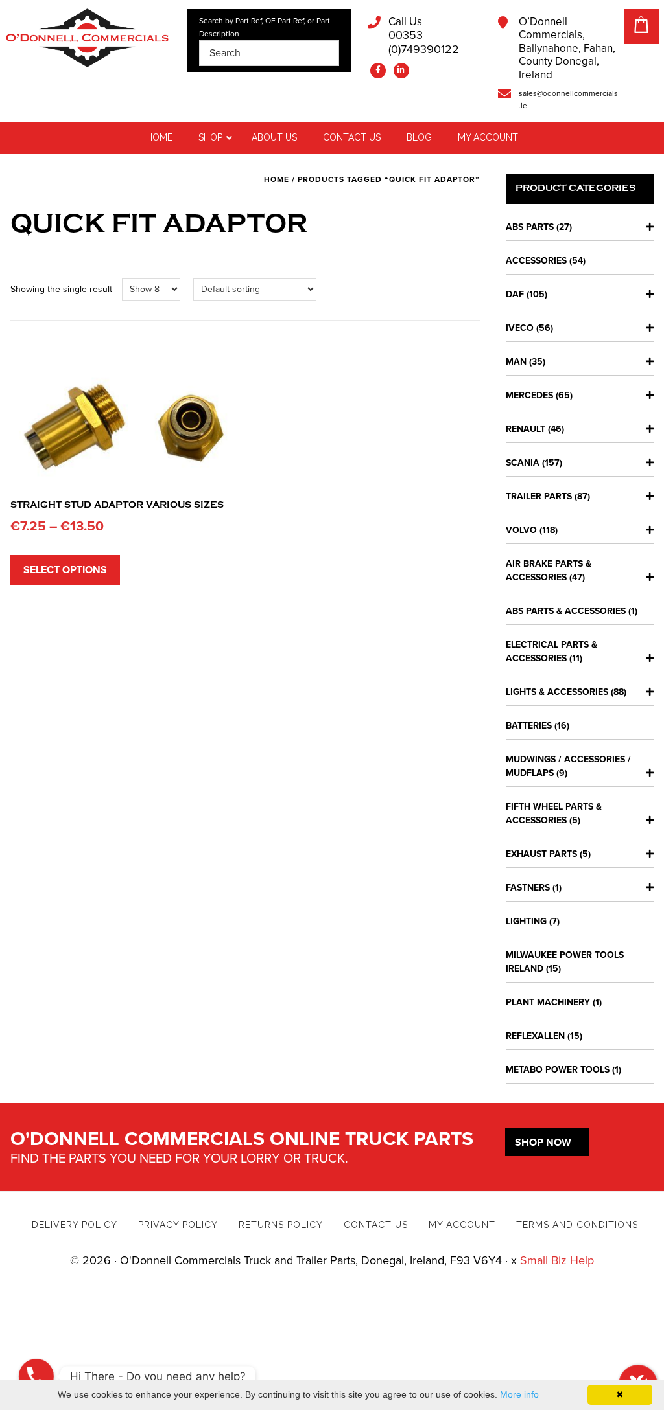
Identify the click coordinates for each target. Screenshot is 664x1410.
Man (516, 361)
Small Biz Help (557, 1260)
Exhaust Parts (541, 853)
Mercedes (529, 395)
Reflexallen (535, 1035)
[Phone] (36, 1376)
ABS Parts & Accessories (566, 611)
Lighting (526, 921)
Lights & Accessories (557, 692)
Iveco (520, 328)
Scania (523, 462)
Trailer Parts (539, 496)
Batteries (529, 725)
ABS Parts (530, 227)
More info (519, 1394)
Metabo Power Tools (558, 1069)
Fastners (528, 887)
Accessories (536, 260)
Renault (525, 429)
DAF (515, 294)
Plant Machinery (548, 1002)
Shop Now (543, 1142)
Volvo (521, 530)
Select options (65, 569)
